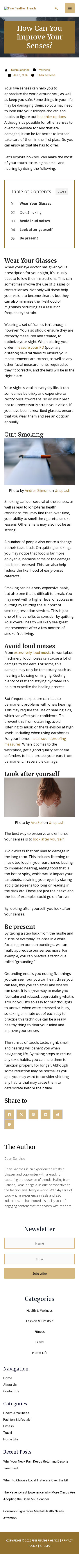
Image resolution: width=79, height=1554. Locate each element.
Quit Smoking (30, 212)
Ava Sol (37, 822)
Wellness (44, 69)
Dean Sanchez (20, 69)
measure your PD (29, 347)
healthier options (51, 116)
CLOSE (62, 191)
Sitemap (45, 1546)
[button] (56, 8)
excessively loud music (32, 652)
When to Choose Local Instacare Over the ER (35, 1480)
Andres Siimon (36, 490)
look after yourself (48, 839)
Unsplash (62, 490)
